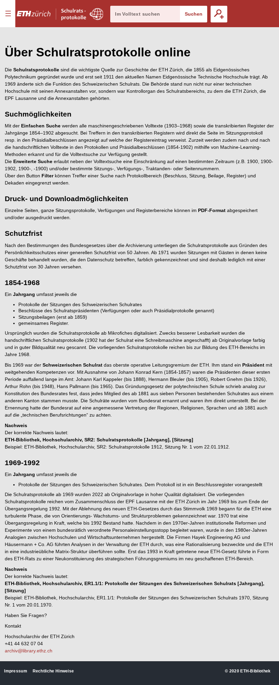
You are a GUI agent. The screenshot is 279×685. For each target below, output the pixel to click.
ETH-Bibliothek (255, 671)
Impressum (15, 671)
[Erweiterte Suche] (219, 14)
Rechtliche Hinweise (53, 671)
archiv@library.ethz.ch (28, 650)
